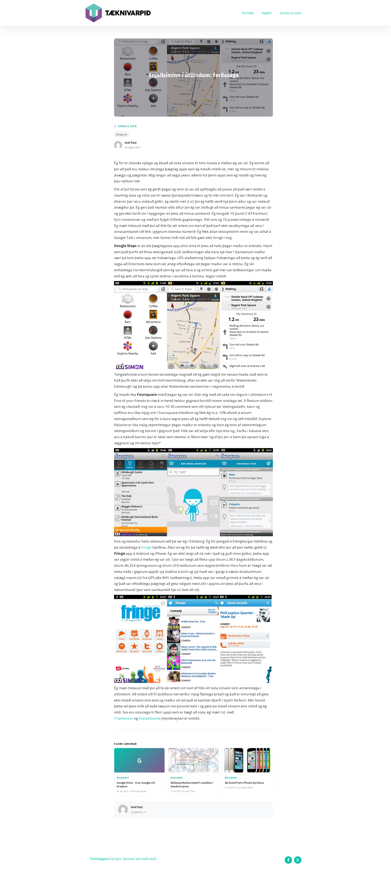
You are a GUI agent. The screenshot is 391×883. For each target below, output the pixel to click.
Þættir (267, 13)
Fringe (146, 547)
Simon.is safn (290, 13)
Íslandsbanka (150, 718)
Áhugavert (121, 134)
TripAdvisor (123, 718)
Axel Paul (130, 142)
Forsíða (248, 13)
